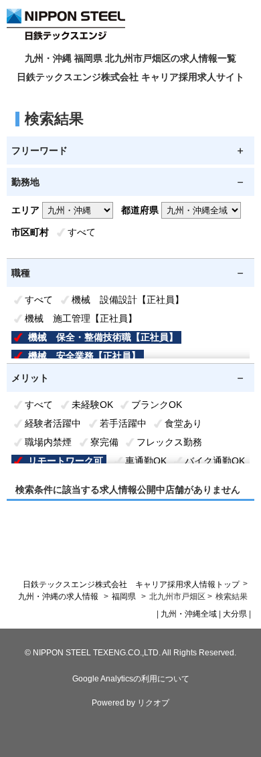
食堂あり (183, 423)
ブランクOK (156, 404)
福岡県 (124, 596)
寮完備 (104, 442)
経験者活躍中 (53, 423)
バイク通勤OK (215, 460)
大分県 (235, 614)
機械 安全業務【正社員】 (84, 355)
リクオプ (153, 703)
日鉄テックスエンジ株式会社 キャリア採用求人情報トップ (131, 584)
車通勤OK (146, 460)
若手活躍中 (123, 423)
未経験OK (92, 404)
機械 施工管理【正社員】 (81, 318)
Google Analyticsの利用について (130, 678)
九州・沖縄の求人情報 (59, 596)
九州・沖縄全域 (189, 614)
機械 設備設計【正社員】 (128, 299)
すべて (82, 232)
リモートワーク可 (65, 460)
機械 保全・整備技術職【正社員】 (103, 337)
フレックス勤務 (169, 442)
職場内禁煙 (48, 442)
